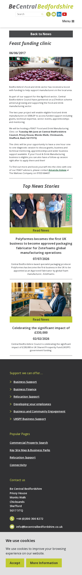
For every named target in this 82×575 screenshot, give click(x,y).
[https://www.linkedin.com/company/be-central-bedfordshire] (59, 14)
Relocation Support (26, 396)
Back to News (41, 34)
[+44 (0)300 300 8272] (48, 14)
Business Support (25, 382)
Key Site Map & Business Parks (30, 450)
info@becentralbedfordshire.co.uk (39, 527)
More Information (44, 563)
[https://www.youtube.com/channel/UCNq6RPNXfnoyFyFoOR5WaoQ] (64, 14)
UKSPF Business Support (30, 419)
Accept (15, 563)
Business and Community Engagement (39, 411)
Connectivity (18, 465)
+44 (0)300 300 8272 (29, 518)
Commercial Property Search (29, 442)
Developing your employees (32, 404)
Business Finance (25, 389)
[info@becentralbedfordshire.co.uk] (53, 14)
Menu (66, 21)
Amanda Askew (57, 170)
